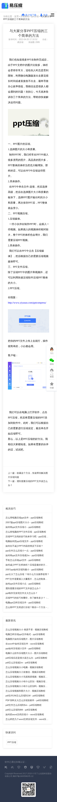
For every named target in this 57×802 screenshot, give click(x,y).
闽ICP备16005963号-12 (23, 776)
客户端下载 (30, 15)
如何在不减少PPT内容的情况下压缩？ (24, 546)
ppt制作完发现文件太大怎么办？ (22, 593)
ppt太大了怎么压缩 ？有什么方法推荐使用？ (27, 574)
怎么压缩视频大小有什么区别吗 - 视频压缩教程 (27, 687)
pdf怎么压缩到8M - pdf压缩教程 (21, 709)
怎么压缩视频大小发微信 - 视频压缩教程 (25, 672)
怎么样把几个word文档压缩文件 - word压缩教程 (27, 720)
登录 (45, 15)
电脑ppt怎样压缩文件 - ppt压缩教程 (23, 602)
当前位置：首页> (11, 16)
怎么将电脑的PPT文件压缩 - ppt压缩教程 (26, 532)
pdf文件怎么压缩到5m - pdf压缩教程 (23, 705)
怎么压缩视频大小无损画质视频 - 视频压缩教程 (27, 677)
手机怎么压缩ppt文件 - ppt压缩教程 (23, 560)
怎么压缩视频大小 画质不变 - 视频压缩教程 (27, 629)
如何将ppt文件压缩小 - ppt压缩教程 (23, 527)
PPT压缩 (11, 742)
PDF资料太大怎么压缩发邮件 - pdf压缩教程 (27, 700)
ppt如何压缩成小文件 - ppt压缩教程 (23, 648)
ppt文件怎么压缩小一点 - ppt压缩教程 (24, 550)
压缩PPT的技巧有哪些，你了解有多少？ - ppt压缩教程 (26, 598)
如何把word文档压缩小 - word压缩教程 (25, 714)
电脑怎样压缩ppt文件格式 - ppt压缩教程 (25, 634)
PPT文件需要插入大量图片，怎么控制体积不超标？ (27, 579)
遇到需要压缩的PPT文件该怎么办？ (23, 588)
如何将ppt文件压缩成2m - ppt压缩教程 (25, 555)
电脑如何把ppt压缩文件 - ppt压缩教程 (24, 541)
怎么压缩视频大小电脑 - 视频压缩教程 (24, 667)
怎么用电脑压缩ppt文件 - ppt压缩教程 (24, 517)
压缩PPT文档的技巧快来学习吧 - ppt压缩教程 (27, 537)
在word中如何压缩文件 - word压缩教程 (25, 643)
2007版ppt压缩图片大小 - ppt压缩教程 (24, 522)
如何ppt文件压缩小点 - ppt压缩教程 (23, 583)
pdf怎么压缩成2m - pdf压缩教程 (21, 662)
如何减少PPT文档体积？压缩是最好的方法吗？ (27, 565)
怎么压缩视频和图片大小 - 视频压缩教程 (25, 691)
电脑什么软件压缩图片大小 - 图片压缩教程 (27, 653)
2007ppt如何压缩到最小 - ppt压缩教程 (24, 569)
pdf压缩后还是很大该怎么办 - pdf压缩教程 (26, 658)
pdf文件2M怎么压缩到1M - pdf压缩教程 (25, 695)
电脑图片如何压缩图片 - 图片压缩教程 (24, 639)
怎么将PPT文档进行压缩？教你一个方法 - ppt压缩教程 (26, 608)
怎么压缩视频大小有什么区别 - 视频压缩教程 (27, 682)
